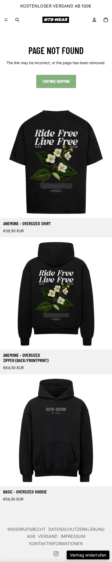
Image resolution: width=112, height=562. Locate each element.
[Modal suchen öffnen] (17, 19)
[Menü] (6, 20)
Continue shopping (56, 81)
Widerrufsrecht (26, 529)
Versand (48, 536)
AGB (31, 536)
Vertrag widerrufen (88, 555)
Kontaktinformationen (56, 543)
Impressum (73, 536)
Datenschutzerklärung (76, 529)
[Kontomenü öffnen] (94, 19)
